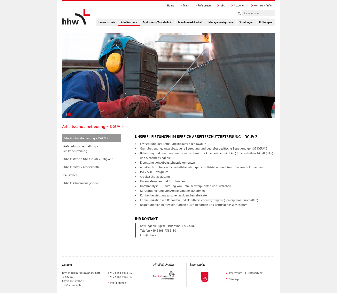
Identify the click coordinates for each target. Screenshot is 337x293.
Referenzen (204, 5)
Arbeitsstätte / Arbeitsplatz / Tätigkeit (88, 159)
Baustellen (70, 175)
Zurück (264, 115)
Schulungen (246, 22)
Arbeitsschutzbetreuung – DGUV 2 (85, 138)
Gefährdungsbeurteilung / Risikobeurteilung (80, 148)
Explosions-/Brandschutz (157, 22)
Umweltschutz (106, 22)
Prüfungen (265, 22)
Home (170, 5)
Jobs (222, 5)
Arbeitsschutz (129, 22)
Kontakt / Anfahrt (263, 5)
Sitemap (233, 279)
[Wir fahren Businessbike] (205, 277)
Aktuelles (239, 5)
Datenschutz (255, 273)
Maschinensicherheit (190, 22)
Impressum (235, 273)
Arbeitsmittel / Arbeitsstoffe (81, 167)
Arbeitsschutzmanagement (81, 183)
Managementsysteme (220, 22)
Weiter (270, 115)
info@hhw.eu (149, 235)
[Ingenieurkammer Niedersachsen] (164, 275)
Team (185, 5)
